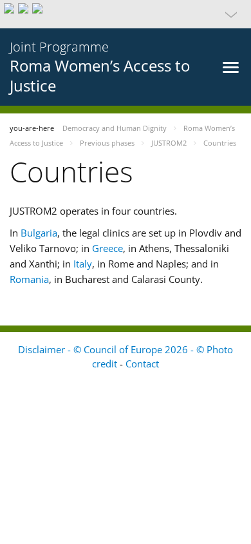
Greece (107, 248)
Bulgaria (39, 232)
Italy (82, 263)
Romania (29, 279)
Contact (142, 363)
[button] (125, 14)
